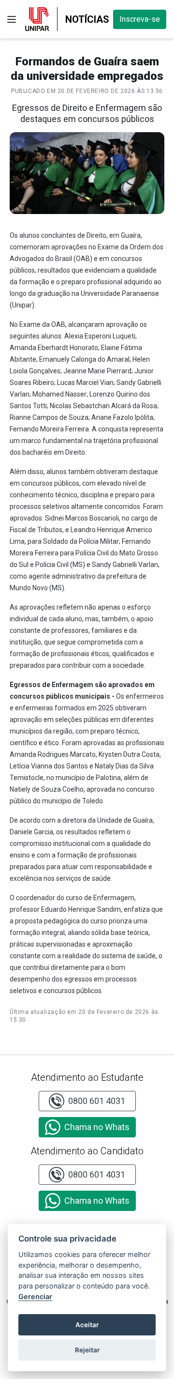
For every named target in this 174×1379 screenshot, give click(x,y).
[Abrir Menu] (11, 19)
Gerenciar (35, 1296)
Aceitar (87, 1325)
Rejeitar (87, 1350)
